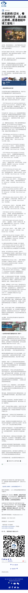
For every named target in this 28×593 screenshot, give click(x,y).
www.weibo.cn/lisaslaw (8, 528)
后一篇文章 (14, 568)
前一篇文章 (14, 564)
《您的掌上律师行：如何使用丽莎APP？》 (12, 486)
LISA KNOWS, (9, 579)
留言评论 (10, 561)
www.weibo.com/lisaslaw (8, 526)
